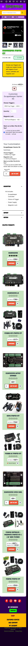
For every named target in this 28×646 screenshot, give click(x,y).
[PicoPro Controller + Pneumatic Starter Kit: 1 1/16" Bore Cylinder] (13, 519)
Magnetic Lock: (9, 116)
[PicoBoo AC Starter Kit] (13, 441)
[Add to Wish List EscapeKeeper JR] (17, 303)
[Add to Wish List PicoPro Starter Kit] (17, 589)
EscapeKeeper (13, 253)
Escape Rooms (9, 17)
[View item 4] (21, 45)
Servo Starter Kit (13, 416)
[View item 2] (10, 45)
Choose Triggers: (9, 103)
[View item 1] (4, 45)
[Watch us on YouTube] (15, 601)
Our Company (13, 623)
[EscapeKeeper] (13, 240)
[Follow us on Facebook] (6, 601)
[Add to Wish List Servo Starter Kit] (17, 426)
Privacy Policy (18, 631)
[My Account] (21, 1)
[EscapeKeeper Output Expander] (13, 360)
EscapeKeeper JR (13, 293)
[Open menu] (3, 6)
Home (4, 17)
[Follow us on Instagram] (11, 601)
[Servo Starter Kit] (13, 402)
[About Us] (6, 1)
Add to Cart (14, 174)
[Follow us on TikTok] (19, 601)
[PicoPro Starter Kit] (13, 566)
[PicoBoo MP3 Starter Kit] (13, 320)
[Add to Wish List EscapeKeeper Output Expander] (20, 386)
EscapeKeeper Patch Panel (13, 492)
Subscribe (13, 610)
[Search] (22, 12)
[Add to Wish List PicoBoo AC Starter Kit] (17, 463)
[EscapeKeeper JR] (13, 280)
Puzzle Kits (16, 17)
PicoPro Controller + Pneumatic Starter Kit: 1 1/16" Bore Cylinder (13, 534)
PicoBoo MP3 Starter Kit (13, 333)
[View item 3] (15, 45)
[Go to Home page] (14, 6)
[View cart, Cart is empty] (24, 1)
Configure (11, 263)
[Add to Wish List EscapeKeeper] (17, 263)
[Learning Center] (17, 1)
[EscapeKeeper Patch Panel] (13, 479)
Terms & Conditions (9, 631)
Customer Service (13, 620)
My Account (13, 626)
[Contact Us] (13, 1)
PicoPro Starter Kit (13, 579)
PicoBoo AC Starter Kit (13, 453)
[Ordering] (10, 1)
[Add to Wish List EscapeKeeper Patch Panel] (20, 502)
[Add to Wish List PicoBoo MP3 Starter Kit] (17, 343)
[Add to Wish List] (14, 88)
